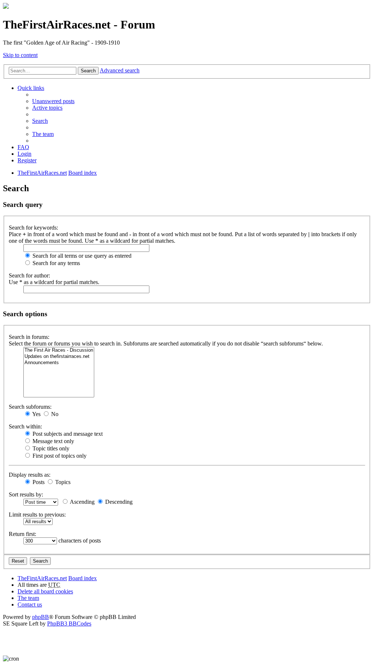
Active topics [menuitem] (47, 108)
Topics (62, 482)
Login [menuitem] (24, 154)
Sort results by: (26, 494)
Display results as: (29, 475)
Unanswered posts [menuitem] (53, 101)
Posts (38, 482)
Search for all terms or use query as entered (81, 256)
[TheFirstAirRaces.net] (6, 7)
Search (88, 70)
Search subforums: (30, 407)
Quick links (31, 88)
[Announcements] (59, 363)
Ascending (82, 502)
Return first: (22, 534)
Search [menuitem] (40, 121)
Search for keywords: (33, 227)
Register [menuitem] (27, 160)
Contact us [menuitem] (30, 604)
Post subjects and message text (67, 434)
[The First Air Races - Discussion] (59, 350)
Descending (118, 502)
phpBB (40, 617)
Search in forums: (29, 337)
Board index (82, 578)
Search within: (25, 426)
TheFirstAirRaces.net (42, 578)
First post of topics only (59, 456)
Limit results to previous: (37, 514)
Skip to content (20, 55)
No (54, 414)
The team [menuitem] (43, 134)
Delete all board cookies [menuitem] (45, 591)
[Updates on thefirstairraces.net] (59, 357)
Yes (36, 414)
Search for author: (29, 275)
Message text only (52, 441)
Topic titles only (50, 448)
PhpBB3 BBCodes (69, 623)
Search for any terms (55, 263)
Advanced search (120, 70)
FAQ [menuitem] (23, 147)
